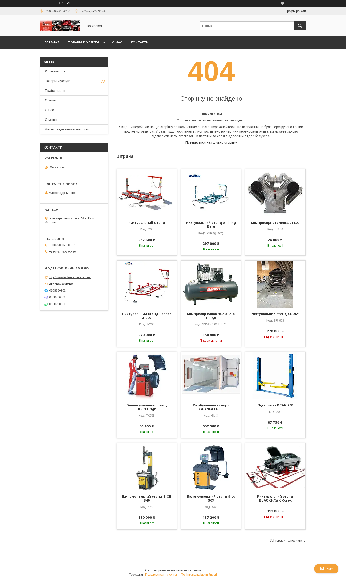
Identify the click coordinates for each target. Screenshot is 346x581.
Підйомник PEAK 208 (275, 405)
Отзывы (51, 119)
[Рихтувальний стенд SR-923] (275, 284)
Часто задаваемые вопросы (67, 129)
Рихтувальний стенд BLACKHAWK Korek (275, 498)
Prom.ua (195, 570)
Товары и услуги (83, 42)
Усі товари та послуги (286, 540)
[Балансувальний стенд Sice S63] (211, 466)
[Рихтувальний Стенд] (147, 193)
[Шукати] (300, 25)
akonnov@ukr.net (61, 284)
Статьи (50, 100)
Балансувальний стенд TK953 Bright (146, 407)
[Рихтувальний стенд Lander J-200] (147, 284)
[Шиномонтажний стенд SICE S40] (147, 466)
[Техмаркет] (60, 30)
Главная (52, 42)
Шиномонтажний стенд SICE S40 (147, 498)
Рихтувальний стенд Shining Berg (211, 224)
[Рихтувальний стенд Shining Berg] (211, 193)
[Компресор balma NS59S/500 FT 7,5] (211, 284)
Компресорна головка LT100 (275, 223)
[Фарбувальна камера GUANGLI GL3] (211, 375)
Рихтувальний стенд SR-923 (275, 314)
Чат (330, 569)
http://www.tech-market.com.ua (70, 277)
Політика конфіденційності (199, 574)
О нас (117, 42)
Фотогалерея (55, 71)
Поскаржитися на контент (162, 574)
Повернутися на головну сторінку (211, 142)
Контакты (140, 42)
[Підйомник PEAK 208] (275, 375)
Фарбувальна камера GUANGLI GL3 (211, 407)
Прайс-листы (55, 90)
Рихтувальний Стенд (146, 223)
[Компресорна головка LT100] (275, 193)
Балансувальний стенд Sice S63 (211, 498)
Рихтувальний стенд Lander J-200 (146, 316)
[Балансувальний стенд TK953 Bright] (147, 375)
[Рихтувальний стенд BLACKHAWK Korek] (275, 466)
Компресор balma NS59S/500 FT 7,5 (211, 316)
